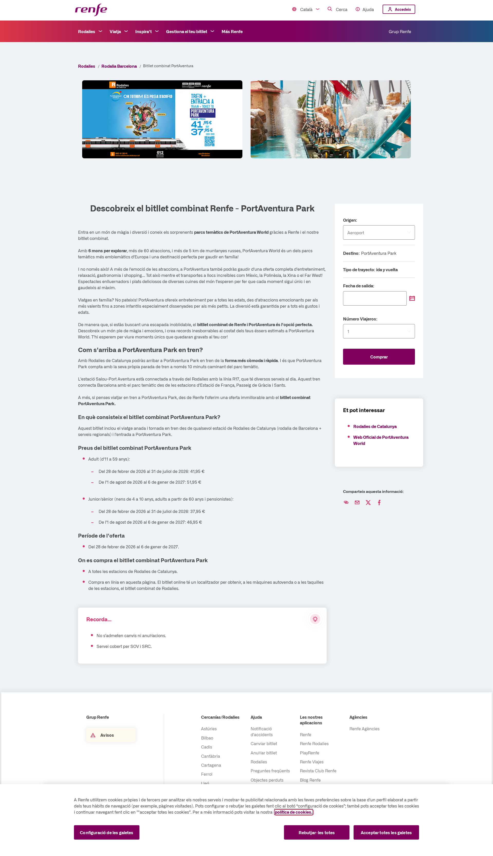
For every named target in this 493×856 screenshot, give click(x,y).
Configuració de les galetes (106, 832)
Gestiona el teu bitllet (186, 31)
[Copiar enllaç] (346, 503)
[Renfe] (91, 10)
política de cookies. (293, 811)
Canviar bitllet (264, 743)
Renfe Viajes (312, 761)
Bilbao (207, 737)
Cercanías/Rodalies (220, 716)
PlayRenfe (309, 752)
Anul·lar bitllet (264, 752)
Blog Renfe (310, 779)
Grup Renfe (400, 31)
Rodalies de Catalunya (375, 426)
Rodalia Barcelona (119, 66)
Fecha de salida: (358, 285)
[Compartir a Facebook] (379, 503)
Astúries (209, 728)
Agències (358, 716)
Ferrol (206, 773)
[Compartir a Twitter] (368, 503)
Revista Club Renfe (318, 770)
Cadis (206, 746)
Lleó (205, 783)
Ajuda (368, 9)
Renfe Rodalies (314, 743)
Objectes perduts (267, 779)
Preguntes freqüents (270, 770)
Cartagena (211, 764)
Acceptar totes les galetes (386, 832)
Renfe (305, 734)
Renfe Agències (364, 728)
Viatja (115, 31)
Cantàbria (210, 755)
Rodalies (86, 31)
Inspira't (143, 31)
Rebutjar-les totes (317, 832)
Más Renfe (232, 31)
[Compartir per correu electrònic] (357, 503)
